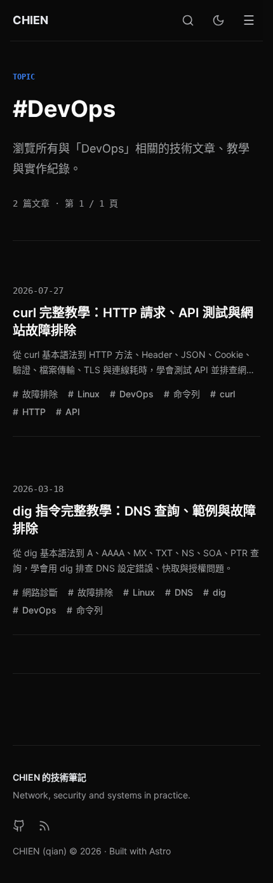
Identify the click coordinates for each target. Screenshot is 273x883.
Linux (87, 393)
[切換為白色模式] (218, 20)
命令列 (185, 393)
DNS (182, 592)
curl (226, 393)
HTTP (33, 411)
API (71, 411)
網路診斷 (39, 592)
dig (218, 592)
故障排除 (39, 393)
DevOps (135, 393)
